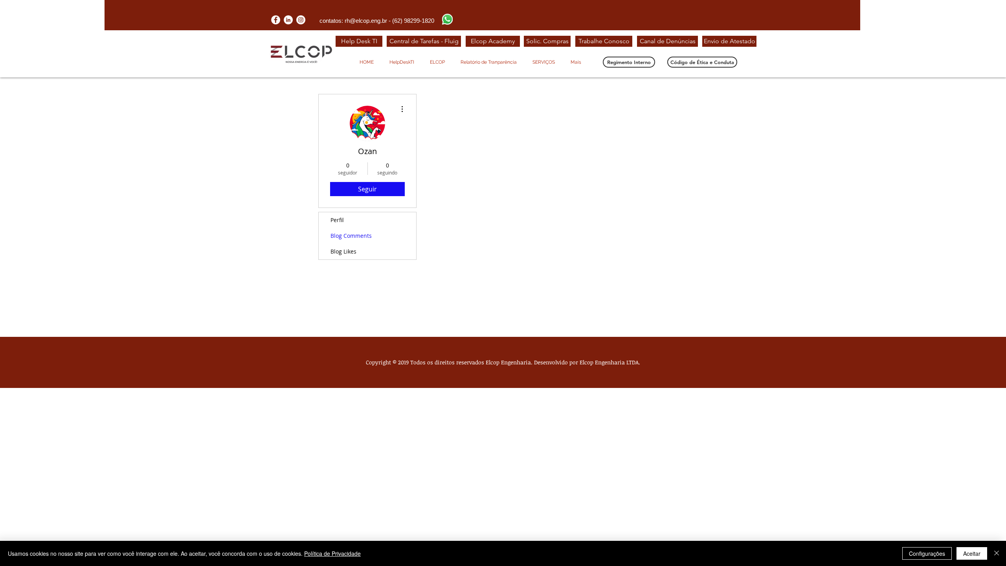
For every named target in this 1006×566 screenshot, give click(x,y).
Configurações (927, 553)
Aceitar (971, 553)
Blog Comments (351, 235)
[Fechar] (996, 553)
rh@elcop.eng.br (366, 20)
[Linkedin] (288, 19)
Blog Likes (343, 251)
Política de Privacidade (332, 553)
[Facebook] (275, 19)
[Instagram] (300, 19)
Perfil (337, 220)
